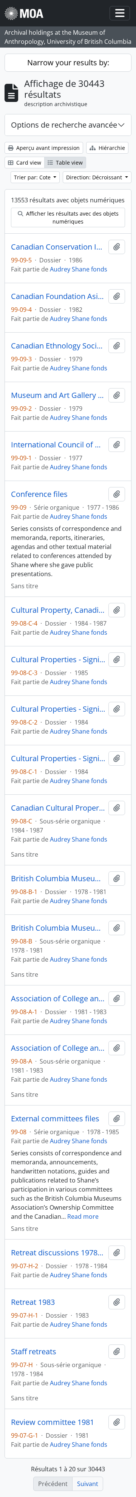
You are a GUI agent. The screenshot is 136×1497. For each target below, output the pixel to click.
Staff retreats (33, 1351)
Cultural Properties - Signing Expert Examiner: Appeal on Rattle (58, 709)
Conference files (39, 494)
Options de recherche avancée (64, 125)
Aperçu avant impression (47, 147)
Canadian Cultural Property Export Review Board (58, 807)
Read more (83, 1216)
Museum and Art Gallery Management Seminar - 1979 (58, 395)
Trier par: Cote (33, 177)
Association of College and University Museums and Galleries (58, 998)
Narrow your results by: (68, 62)
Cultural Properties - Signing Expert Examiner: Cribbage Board (58, 659)
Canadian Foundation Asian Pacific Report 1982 (58, 296)
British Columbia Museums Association (58, 928)
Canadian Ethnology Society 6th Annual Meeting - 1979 (58, 345)
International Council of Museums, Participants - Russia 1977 (58, 444)
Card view (28, 162)
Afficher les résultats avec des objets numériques (72, 217)
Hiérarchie (111, 147)
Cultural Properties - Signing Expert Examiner (58, 758)
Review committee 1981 (52, 1422)
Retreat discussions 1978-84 (58, 1252)
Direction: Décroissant (95, 177)
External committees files (55, 1118)
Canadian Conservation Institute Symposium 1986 (58, 246)
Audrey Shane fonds (78, 269)
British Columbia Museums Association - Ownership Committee (58, 878)
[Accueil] (27, 13)
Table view (68, 162)
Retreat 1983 (33, 1302)
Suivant (87, 1484)
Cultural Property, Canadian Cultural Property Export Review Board (58, 610)
